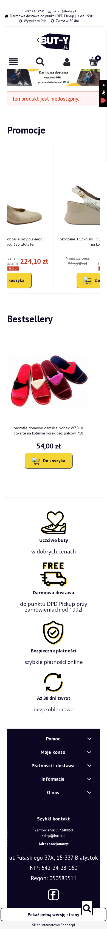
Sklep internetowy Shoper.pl (53, 925)
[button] (13, 61)
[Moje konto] (67, 61)
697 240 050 (34, 11)
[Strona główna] (53, 41)
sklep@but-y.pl (64, 11)
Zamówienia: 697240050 (54, 830)
